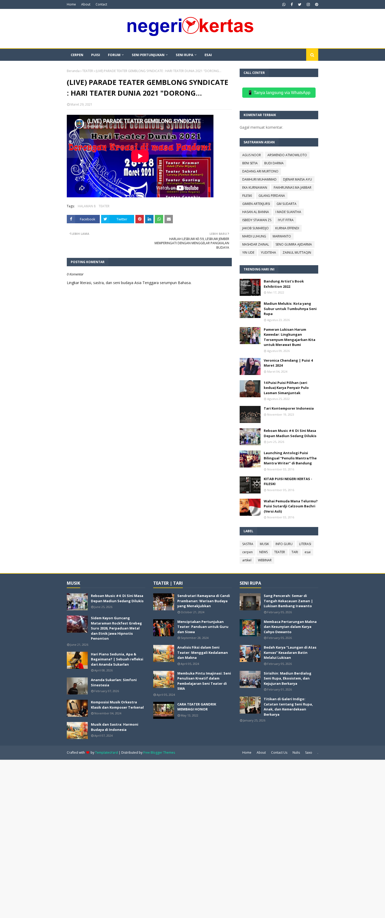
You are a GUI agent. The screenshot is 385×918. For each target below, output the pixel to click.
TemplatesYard (106, 752)
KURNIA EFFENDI (287, 228)
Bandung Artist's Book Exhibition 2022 (284, 284)
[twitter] (300, 4)
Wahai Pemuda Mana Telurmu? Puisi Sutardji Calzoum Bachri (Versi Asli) (291, 506)
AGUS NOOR (251, 155)
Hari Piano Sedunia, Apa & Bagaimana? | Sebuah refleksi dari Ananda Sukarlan (117, 659)
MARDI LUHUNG (254, 236)
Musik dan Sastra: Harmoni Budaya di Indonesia (114, 727)
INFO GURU (284, 544)
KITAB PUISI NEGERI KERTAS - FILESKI (288, 481)
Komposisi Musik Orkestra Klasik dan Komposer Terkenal (117, 705)
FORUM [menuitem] (114, 54)
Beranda (73, 71)
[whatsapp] (284, 4)
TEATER (87, 71)
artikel (246, 560)
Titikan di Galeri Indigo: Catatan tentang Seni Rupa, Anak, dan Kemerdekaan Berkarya (288, 707)
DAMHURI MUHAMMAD (259, 179)
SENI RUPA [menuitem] (184, 54)
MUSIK (264, 544)
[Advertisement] (157, 838)
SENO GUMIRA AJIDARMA (294, 244)
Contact (101, 4)
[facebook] (291, 4)
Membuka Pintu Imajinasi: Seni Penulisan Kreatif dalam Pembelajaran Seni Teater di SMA (204, 681)
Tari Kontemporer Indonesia (289, 408)
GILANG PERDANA (271, 195)
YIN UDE (248, 252)
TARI (295, 552)
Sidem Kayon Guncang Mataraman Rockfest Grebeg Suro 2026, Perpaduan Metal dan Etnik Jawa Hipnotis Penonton (116, 628)
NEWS (263, 552)
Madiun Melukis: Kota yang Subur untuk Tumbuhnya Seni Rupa (290, 308)
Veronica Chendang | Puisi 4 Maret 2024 (288, 363)
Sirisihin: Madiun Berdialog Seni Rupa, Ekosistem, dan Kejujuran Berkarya (287, 678)
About (85, 4)
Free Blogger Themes (159, 752)
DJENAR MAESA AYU (297, 179)
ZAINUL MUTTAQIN (297, 252)
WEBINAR (265, 560)
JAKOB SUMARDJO (255, 228)
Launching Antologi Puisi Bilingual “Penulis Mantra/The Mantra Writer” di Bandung (290, 457)
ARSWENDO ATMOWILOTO (287, 155)
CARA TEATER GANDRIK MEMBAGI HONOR (196, 707)
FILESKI (247, 195)
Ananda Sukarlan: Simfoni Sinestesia (114, 682)
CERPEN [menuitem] (77, 54)
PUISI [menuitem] (95, 54)
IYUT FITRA (286, 220)
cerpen (247, 552)
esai (308, 552)
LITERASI (305, 544)
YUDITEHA (268, 252)
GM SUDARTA (286, 204)
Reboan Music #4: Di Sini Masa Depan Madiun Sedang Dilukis (290, 433)
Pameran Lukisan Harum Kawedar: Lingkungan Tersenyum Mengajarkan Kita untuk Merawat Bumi (289, 337)
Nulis (296, 752)
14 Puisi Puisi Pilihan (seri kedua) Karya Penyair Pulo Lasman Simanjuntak (286, 387)
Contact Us (279, 752)
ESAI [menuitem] (208, 54)
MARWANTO (282, 236)
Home (71, 4)
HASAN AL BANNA (255, 212)
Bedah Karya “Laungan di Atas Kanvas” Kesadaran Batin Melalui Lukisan (290, 652)
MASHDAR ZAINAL (255, 244)
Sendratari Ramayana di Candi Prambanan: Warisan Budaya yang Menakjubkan (203, 600)
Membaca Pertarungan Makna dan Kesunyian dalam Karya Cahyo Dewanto (290, 626)
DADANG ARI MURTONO (260, 171)
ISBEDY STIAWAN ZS (256, 220)
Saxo (308, 752)
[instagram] (308, 4)
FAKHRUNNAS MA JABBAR (292, 187)
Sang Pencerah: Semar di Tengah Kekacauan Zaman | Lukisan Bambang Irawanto (288, 600)
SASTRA (247, 544)
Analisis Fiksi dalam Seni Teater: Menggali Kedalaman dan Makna (202, 652)
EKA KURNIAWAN (254, 187)
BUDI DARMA (274, 163)
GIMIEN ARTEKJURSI (256, 204)
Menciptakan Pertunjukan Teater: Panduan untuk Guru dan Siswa (202, 626)
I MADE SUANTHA (288, 212)
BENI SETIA (250, 163)
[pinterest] (316, 4)
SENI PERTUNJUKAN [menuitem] (148, 54)
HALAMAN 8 (87, 206)
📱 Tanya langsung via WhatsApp (279, 92)
